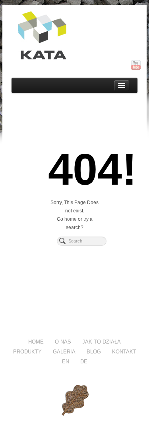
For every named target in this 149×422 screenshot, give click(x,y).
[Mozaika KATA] (74, 35)
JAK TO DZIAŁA (101, 342)
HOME (36, 342)
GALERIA (64, 352)
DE (83, 362)
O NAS (63, 342)
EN (65, 362)
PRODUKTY (27, 352)
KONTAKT (124, 352)
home (70, 219)
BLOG (94, 352)
